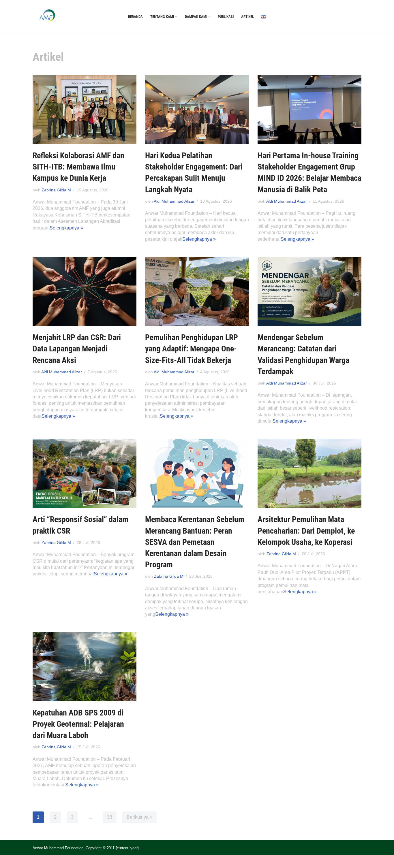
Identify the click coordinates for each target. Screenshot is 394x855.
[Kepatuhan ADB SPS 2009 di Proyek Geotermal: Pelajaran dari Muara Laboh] (84, 666)
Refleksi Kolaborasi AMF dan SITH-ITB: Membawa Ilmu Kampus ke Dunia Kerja (78, 167)
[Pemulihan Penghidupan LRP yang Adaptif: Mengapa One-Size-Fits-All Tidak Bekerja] (197, 291)
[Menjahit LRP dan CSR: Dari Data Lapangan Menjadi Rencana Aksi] (84, 291)
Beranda (135, 16)
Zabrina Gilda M (56, 190)
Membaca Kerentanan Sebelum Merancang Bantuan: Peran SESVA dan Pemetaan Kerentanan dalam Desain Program (194, 542)
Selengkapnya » (66, 227)
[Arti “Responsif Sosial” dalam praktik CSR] (84, 473)
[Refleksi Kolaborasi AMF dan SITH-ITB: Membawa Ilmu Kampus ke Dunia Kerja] (84, 109)
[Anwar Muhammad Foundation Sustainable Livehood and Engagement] (47, 16)
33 (109, 817)
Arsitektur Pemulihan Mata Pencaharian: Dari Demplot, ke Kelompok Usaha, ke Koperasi (306, 531)
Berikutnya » (139, 817)
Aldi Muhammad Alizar (174, 201)
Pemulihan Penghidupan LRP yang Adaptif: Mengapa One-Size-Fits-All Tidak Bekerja (191, 349)
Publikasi (226, 16)
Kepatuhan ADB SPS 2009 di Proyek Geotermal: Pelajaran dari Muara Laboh (78, 724)
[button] (176, 17)
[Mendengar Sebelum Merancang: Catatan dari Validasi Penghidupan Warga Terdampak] (309, 291)
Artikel (247, 16)
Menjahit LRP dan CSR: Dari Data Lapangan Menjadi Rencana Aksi (77, 349)
